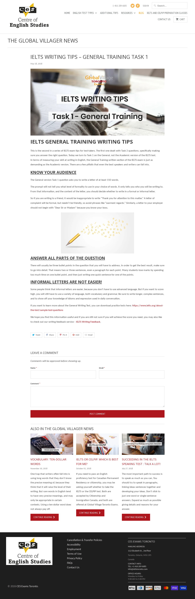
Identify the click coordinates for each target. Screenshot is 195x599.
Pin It (65, 335)
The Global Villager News (43, 40)
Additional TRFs (109, 13)
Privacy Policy (74, 558)
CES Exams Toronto (27, 586)
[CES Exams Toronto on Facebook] (138, 6)
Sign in (146, 5)
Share (51, 335)
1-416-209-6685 (120, 5)
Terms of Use (74, 554)
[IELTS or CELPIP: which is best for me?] (97, 444)
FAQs (70, 563)
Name (33, 368)
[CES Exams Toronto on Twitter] (133, 6)
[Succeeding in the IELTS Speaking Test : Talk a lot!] (143, 444)
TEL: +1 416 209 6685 (137, 566)
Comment (35, 384)
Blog (141, 13)
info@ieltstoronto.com (137, 569)
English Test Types (83, 13)
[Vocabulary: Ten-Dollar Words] (51, 444)
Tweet (38, 335)
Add (77, 335)
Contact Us (164, 19)
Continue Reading (43, 517)
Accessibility (73, 544)
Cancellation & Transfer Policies (84, 540)
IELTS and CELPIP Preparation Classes (167, 13)
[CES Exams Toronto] (29, 16)
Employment (74, 549)
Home (67, 13)
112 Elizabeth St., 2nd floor (139, 551)
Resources (127, 13)
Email (90, 335)
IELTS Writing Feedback (88, 322)
